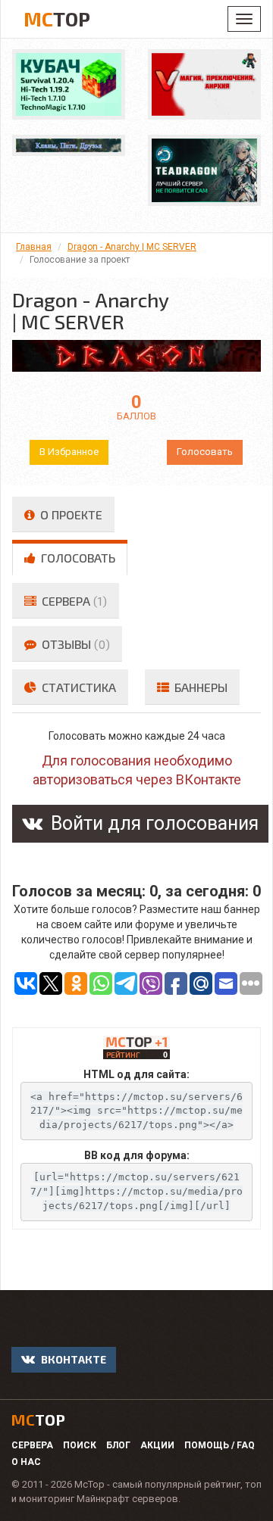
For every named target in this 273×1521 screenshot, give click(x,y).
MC (57, 18)
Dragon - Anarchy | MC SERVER (131, 247)
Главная (34, 247)
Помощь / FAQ (219, 1445)
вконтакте (72, 1359)
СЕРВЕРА (73, 601)
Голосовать (205, 451)
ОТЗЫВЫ (74, 644)
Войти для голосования (152, 823)
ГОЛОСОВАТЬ (76, 557)
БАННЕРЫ (199, 687)
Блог (118, 1445)
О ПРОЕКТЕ (69, 514)
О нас (26, 1462)
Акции (157, 1445)
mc (38, 1419)
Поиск (79, 1445)
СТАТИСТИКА (77, 687)
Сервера (32, 1445)
